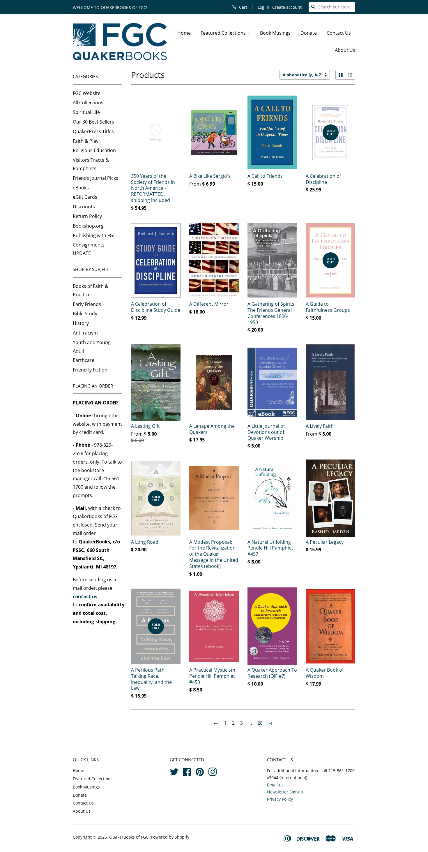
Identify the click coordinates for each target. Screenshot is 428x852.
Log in (263, 7)
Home (184, 33)
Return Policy (87, 216)
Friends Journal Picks (95, 178)
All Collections (88, 102)
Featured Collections (224, 33)
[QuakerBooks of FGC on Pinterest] (199, 771)
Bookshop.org (88, 226)
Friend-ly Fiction (90, 370)
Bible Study (85, 313)
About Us (345, 50)
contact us (85, 596)
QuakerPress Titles (93, 131)
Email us (275, 785)
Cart (242, 7)
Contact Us (339, 33)
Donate (308, 33)
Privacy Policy (280, 799)
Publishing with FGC (94, 235)
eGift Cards (85, 197)
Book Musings (275, 33)
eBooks (81, 187)
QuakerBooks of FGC (128, 837)
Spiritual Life (86, 112)
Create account (287, 7)
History (81, 323)
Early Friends (87, 304)
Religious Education (94, 150)
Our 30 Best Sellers (93, 122)
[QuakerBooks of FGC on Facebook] (187, 771)
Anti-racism (85, 333)
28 (260, 723)
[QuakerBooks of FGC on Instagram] (212, 771)
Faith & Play (85, 141)
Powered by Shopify (170, 837)
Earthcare (83, 360)
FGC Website (86, 93)
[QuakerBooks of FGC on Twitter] (174, 771)
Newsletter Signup (285, 792)
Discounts (84, 206)
